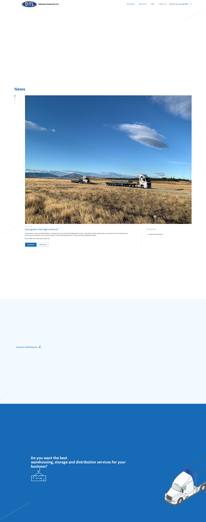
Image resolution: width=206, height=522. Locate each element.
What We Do (143, 4)
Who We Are (131, 4)
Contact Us (162, 4)
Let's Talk (39, 478)
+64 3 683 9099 (183, 4)
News (152, 4)
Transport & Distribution (155, 234)
